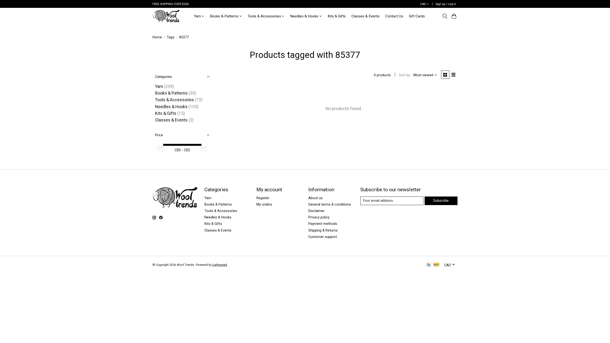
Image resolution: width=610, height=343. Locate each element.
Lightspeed (219, 265)
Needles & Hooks (171, 106)
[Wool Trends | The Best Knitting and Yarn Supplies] (166, 16)
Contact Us (394, 16)
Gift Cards (417, 16)
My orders (264, 204)
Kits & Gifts (337, 16)
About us (315, 198)
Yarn (159, 86)
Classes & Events (365, 16)
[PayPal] (436, 265)
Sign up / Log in (446, 4)
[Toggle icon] (444, 16)
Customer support (322, 237)
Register (262, 198)
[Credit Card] (429, 265)
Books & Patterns (171, 93)
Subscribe (441, 200)
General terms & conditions (329, 204)
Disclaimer (316, 211)
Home (157, 37)
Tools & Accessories (174, 99)
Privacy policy (319, 217)
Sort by (404, 75)
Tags (170, 37)
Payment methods (322, 224)
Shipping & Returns (323, 230)
